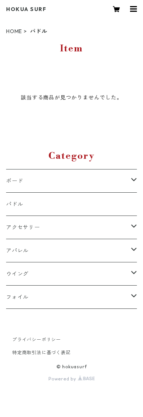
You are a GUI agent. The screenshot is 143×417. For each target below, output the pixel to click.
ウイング (17, 273)
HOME (14, 31)
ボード (14, 180)
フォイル (17, 297)
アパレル (17, 250)
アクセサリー (23, 227)
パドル (14, 204)
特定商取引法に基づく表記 (41, 352)
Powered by (63, 379)
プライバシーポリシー (36, 339)
